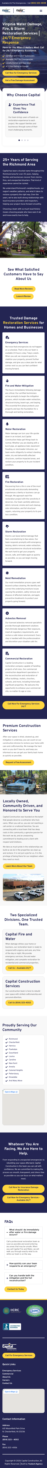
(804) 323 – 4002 (10, 1439)
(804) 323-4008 (38, 3)
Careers (6, 1380)
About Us (6, 1377)
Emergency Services (11, 1371)
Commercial (7, 1374)
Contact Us (7, 1383)
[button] (41, 11)
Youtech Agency (35, 1464)
